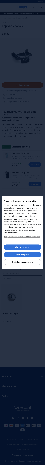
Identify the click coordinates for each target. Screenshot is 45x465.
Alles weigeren (22, 254)
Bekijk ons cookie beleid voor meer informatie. (22, 236)
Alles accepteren (22, 247)
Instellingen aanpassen (22, 262)
